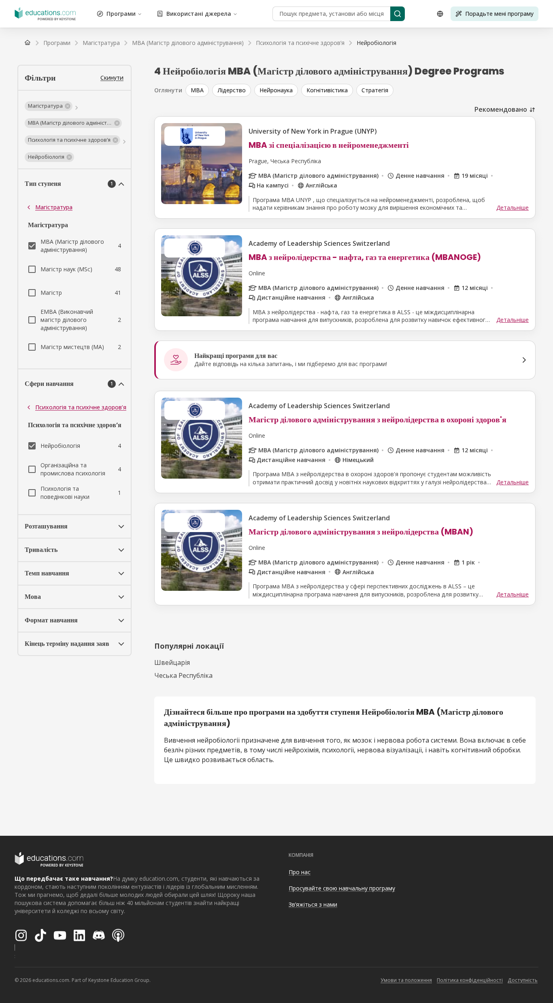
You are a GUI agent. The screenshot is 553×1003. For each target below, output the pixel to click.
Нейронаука (276, 90)
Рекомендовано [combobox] (500, 109)
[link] (376, 43)
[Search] (397, 13)
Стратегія (375, 90)
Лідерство (231, 90)
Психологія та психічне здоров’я (80, 407)
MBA (197, 90)
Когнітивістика (327, 90)
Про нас (300, 872)
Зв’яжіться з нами (313, 904)
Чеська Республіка (183, 675)
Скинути (111, 77)
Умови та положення (406, 980)
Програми (121, 13)
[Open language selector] (440, 13)
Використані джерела (198, 13)
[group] (360, 90)
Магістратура (53, 207)
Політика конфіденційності (470, 980)
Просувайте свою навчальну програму (342, 888)
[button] (48, 106)
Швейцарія (172, 662)
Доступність (523, 980)
